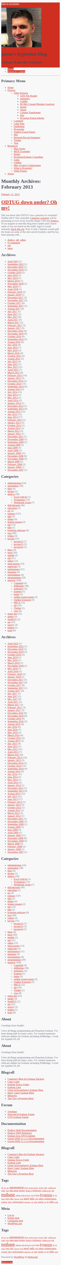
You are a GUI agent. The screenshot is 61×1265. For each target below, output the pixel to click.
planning (12, 572)
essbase (11, 513)
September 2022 (16, 264)
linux (10, 549)
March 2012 (14, 431)
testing (11, 627)
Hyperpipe (19, 129)
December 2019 (15, 267)
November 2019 (16, 269)
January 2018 (14, 294)
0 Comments (14, 242)
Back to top (7, 1262)
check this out (17, 229)
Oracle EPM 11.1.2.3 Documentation (26, 1138)
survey (11, 625)
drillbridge (19, 586)
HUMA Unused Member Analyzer (37, 104)
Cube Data (19, 123)
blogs (26, 1188)
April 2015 (13, 370)
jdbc (12, 1199)
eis (9, 511)
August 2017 (14, 308)
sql (9, 622)
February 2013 (15, 420)
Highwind (33, 1257)
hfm (9, 527)
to (48, 1202)
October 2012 (14, 425)
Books (17, 154)
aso (7, 1188)
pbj (15, 605)
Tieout (23, 109)
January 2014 (14, 403)
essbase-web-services (22, 1195)
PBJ (16, 134)
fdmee (11, 519)
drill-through (14, 505)
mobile (11, 555)
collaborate (52, 1188)
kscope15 (18, 544)
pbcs (10, 1202)
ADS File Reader (28, 96)
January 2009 (14, 453)
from (37, 1195)
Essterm (18, 591)
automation (13, 486)
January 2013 (14, 422)
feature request (15, 522)
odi (17, 240)
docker (11, 491)
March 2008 (14, 461)
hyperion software (16, 530)
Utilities (17, 162)
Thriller (17, 140)
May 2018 (13, 286)
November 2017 (16, 300)
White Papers (20, 171)
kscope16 (18, 547)
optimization (50, 1198)
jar (56, 1195)
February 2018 (15, 292)
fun (9, 524)
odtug (23, 240)
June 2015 (13, 364)
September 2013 (16, 408)
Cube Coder (14, 1081)
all (2, 1188)
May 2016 (13, 350)
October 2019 (14, 272)
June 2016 (13, 347)
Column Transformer (30, 112)
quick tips (12, 613)
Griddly (24, 101)
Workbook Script (22, 502)
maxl (10, 552)
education (12, 508)
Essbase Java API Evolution (21, 1135)
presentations (14, 574)
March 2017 (14, 322)
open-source (14, 563)
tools (10, 630)
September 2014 (16, 386)
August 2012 (14, 428)
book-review (33, 1188)
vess (16, 611)
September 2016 (16, 339)
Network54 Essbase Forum (21, 1114)
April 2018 (13, 289)
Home (11, 87)
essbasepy (25, 98)
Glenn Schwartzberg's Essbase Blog (25, 1090)
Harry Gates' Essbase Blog (21, 1093)
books (41, 1188)
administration (14, 483)
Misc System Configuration (27, 165)
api (5, 1188)
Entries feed (13, 1218)
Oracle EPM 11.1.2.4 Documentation (26, 1141)
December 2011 (15, 436)
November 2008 (16, 459)
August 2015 (14, 358)
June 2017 (13, 314)
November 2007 (16, 470)
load (21, 1199)
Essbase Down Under (18, 1084)
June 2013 (13, 417)
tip (45, 1202)
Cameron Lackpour (39, 218)
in (53, 1195)
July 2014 (12, 392)
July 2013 (12, 414)
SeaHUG (12, 619)
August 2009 (14, 445)
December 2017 (15, 297)
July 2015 (12, 361)
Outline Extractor (22, 600)
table (35, 1202)
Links (16, 159)
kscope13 (18, 541)
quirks (11, 616)
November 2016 (16, 333)
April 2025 (13, 261)
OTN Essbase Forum (18, 1117)
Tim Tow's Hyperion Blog (20, 1098)
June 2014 (13, 395)
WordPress (19, 1257)
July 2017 (12, 311)
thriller (41, 1202)
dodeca (11, 240)
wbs (51, 1201)
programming (14, 577)
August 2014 (14, 389)
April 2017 (13, 319)
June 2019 (13, 275)
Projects (11, 90)
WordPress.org (15, 1223)
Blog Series (19, 148)
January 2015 (14, 378)
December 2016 (15, 331)
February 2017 (15, 325)
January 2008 (14, 467)
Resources (13, 146)
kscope (11, 538)
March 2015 (14, 372)
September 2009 (16, 442)
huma (16, 594)
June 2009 (13, 447)
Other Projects (21, 93)
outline (4, 1202)
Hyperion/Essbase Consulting (28, 157)
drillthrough (46, 1191)
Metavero (12, 1095)
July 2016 (12, 345)
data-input (14, 1190)
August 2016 (14, 342)
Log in (11, 1215)
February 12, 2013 (10, 194)
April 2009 (13, 450)
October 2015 (14, 356)
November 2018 (16, 283)
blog (10, 488)
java (10, 533)
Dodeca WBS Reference (20, 1133)
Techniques (19, 499)
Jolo (22, 115)
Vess (16, 143)
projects (11, 580)
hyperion (46, 1195)
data (7, 1191)
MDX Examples (22, 151)
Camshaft (18, 121)
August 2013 (14, 411)
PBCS (17, 602)
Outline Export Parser (24, 132)
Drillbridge (19, 126)
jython (11, 536)
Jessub (23, 107)
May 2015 (13, 367)
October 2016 (14, 336)
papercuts (12, 566)
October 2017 (14, 303)
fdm (9, 516)
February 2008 (15, 464)
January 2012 (14, 433)
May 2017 (13, 317)
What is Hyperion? (23, 168)
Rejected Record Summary (27, 137)
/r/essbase (12, 1111)
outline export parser (24, 597)
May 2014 (13, 397)
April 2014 (13, 400)
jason (10, 248)
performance (14, 569)
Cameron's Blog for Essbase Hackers (26, 1079)
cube (3, 1191)
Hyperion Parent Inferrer (32, 118)
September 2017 (16, 306)
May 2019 (13, 278)
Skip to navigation (10, 3)
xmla (56, 1202)
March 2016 (14, 353)
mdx (32, 1198)
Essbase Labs (14, 1087)
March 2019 (14, 281)
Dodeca (54, 220)
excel (33, 1195)
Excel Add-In (20, 497)
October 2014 (14, 383)
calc (45, 1188)
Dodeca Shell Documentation (22, 1130)
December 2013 (15, 406)
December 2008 (15, 456)
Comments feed (15, 1220)
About (11, 173)
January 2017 (14, 328)
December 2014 (15, 381)
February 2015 (15, 375)
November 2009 (16, 439)
